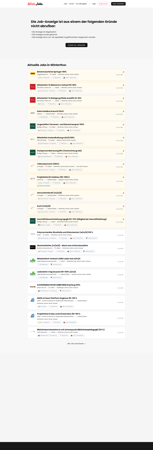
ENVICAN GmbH (41, 140)
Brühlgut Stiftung (42, 127)
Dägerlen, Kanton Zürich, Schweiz (68, 180)
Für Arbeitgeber (81, 4)
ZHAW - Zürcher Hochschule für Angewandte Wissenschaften (55, 301)
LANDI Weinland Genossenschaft (46, 261)
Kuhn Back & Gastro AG (44, 87)
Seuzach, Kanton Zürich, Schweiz (81, 274)
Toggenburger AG (42, 74)
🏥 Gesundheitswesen (44, 156)
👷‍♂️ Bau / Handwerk (43, 78)
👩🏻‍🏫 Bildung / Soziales (44, 225)
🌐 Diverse (41, 104)
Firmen (71, 4)
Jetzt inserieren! (118, 4)
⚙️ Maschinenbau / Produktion (47, 143)
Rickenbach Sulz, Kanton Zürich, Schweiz (78, 261)
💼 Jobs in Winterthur (69, 78)
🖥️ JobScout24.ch (91, 238)
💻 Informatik (42, 306)
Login (94, 4)
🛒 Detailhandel (43, 117)
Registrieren (103, 4)
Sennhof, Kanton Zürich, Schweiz (66, 140)
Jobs (65, 4)
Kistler (39, 235)
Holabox (39, 114)
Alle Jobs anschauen (75, 343)
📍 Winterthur (56, 78)
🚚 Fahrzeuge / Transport (45, 130)
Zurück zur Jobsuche (76, 45)
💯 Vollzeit (53, 74)
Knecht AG (40, 180)
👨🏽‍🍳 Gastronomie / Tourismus (46, 91)
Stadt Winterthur (42, 332)
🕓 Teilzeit (56, 87)
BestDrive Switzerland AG (44, 248)
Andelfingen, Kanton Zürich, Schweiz (67, 287)
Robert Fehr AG (41, 287)
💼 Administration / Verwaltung (47, 291)
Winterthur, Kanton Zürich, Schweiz (68, 74)
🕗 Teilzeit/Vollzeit (49, 114)
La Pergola (40, 166)
